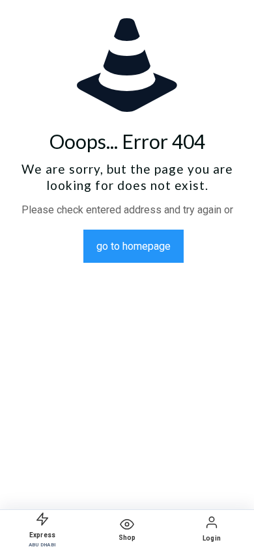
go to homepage (133, 246)
